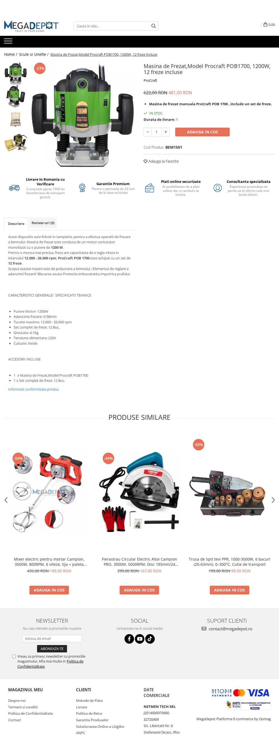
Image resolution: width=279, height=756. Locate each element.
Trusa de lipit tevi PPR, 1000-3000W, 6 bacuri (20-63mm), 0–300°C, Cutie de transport (229, 561)
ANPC (80, 732)
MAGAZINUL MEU (25, 689)
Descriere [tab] (16, 223)
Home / (11, 54)
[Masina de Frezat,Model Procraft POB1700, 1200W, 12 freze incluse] (82, 114)
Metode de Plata (89, 700)
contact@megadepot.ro (230, 628)
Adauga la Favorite (163, 161)
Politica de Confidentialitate (30, 713)
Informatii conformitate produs (33, 389)
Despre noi (17, 700)
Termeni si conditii (23, 707)
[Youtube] (139, 639)
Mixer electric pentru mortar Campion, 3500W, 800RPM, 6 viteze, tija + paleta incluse (49, 561)
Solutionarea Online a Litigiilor (100, 726)
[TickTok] (150, 639)
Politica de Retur (89, 713)
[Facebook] (129, 639)
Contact (14, 719)
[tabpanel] (82, 114)
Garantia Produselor (92, 719)
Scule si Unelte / (34, 54)
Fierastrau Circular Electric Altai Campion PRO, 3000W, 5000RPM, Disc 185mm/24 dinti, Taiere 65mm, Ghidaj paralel (139, 561)
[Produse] (9, 43)
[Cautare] (154, 26)
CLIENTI (83, 689)
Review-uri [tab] (43, 222)
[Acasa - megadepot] (31, 26)
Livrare (81, 707)
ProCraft (150, 80)
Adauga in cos (202, 131)
